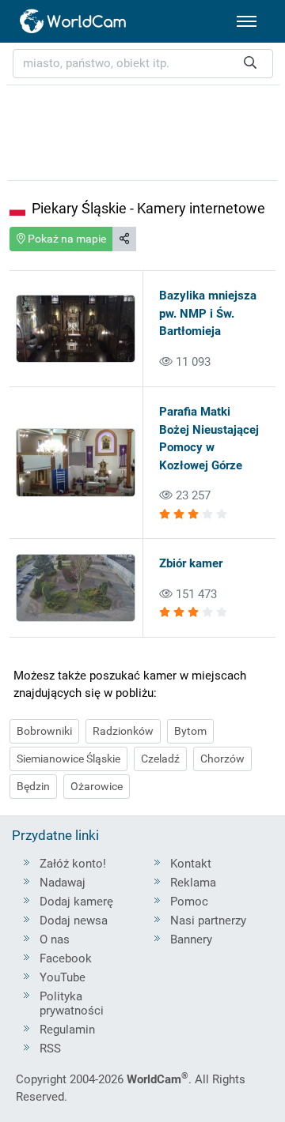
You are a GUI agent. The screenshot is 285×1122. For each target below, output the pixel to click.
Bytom (190, 731)
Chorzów (222, 758)
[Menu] (246, 21)
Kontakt (190, 864)
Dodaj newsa (74, 920)
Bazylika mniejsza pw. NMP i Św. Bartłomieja (207, 313)
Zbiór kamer (190, 563)
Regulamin (67, 1029)
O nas (55, 939)
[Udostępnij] (124, 239)
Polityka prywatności (72, 1003)
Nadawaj (63, 882)
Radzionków (123, 731)
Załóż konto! (73, 864)
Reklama (193, 882)
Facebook (66, 958)
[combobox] (143, 63)
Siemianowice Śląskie (68, 758)
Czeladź (160, 758)
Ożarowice (96, 786)
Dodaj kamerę (76, 901)
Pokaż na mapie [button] (65, 238)
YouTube (63, 977)
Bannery (191, 939)
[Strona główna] (73, 21)
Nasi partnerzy (208, 920)
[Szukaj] (250, 63)
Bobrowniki (44, 731)
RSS (50, 1048)
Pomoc (189, 901)
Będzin (33, 786)
